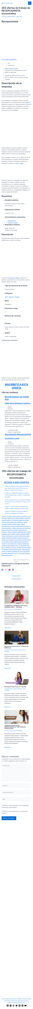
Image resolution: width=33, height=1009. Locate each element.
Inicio (3, 999)
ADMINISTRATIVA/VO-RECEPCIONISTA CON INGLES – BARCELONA (15, 727)
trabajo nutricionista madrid (9, 538)
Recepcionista (12, 220)
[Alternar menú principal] (29, 3)
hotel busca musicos (22, 538)
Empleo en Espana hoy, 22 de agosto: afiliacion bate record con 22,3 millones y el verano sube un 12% (18, 501)
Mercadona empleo (21, 516)
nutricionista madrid (24, 536)
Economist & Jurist (12, 438)
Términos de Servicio (16, 1001)
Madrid (11, 68)
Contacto (26, 1001)
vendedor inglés (11, 516)
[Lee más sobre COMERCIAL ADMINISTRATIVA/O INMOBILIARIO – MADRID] (16, 597)
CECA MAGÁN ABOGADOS (9, 59)
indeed (18, 534)
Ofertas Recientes (18, 609)
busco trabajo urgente (18, 518)
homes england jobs (11, 543)
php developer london (24, 553)
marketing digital (24, 534)
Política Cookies (22, 999)
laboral (27, 102)
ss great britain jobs (24, 545)
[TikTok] (14, 1006)
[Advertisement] (16, 41)
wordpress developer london (9, 553)
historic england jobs (23, 543)
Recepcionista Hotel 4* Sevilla (15, 687)
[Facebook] (2, 570)
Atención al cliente (13, 222)
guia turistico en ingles (20, 540)
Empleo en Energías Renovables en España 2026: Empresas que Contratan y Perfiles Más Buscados (17, 495)
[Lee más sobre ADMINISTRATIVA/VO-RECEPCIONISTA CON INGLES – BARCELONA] (16, 716)
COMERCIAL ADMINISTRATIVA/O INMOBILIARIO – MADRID (16, 606)
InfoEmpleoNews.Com (19, 1002)
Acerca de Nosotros (11, 999)
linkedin (13, 534)
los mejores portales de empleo (19, 520)
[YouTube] (25, 1006)
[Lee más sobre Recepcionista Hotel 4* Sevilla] (16, 678)
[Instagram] (11, 1006)
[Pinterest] (9, 570)
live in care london (25, 551)
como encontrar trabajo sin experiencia (12, 522)
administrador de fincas (22, 526)
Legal (6, 297)
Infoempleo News (8, 609)
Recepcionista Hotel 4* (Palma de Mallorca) (16, 647)
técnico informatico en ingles (9, 530)
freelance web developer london (12, 549)
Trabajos (4, 516)
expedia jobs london (7, 555)
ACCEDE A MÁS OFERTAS (16, 482)
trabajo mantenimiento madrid (10, 536)
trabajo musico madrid (8, 540)
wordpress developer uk (12, 551)
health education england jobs (10, 545)
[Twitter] (6, 570)
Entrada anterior (16, 576)
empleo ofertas (16, 524)
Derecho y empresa (14, 297)
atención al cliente (14, 278)
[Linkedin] (13, 570)
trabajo (21, 163)
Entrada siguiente (16, 579)
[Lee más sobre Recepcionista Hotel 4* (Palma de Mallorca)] (16, 637)
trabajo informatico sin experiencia (21, 528)
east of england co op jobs (9, 547)
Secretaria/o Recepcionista (18, 434)
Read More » (7, 628)
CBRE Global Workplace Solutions (18, 403)
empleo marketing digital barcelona (16, 532)
